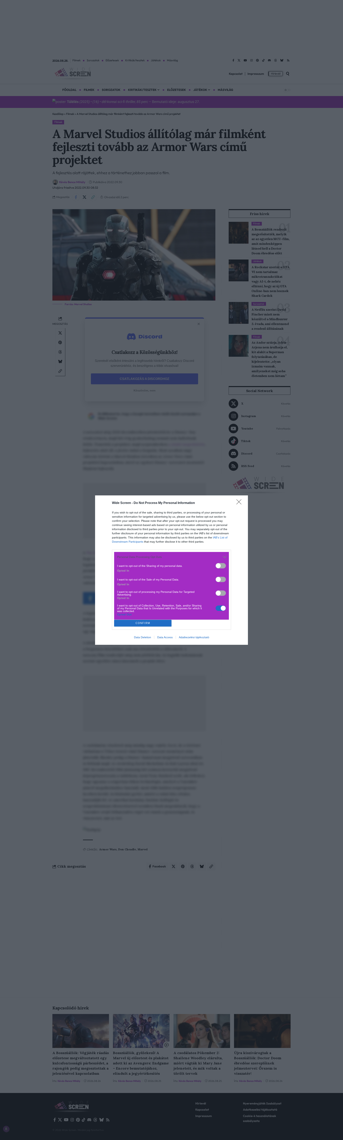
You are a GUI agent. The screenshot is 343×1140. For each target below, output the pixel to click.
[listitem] (171, 557)
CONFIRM (143, 623)
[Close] (240, 503)
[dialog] (171, 570)
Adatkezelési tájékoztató (194, 637)
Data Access (165, 637)
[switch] (221, 565)
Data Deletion (142, 637)
